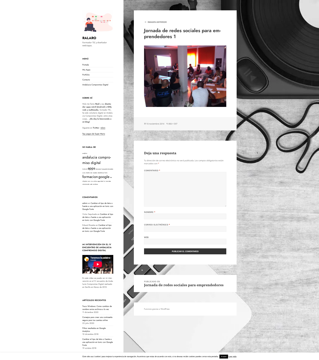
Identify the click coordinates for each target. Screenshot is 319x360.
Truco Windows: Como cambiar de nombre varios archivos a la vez (97, 308)
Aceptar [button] (224, 357)
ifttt (111, 177)
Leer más (233, 356)
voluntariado (85, 184)
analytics (84, 153)
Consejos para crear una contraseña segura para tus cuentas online (97, 319)
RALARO (89, 38)
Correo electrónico (157, 224)
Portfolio (86, 74)
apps (91, 168)
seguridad (100, 181)
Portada (85, 64)
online (95, 181)
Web (146, 237)
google (103, 176)
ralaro (102, 127)
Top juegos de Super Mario (93, 133)
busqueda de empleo (107, 169)
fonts (106, 173)
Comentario (152, 170)
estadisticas (101, 173)
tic (104, 181)
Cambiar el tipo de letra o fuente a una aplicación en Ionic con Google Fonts (97, 206)
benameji (98, 169)
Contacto (86, 79)
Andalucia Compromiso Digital (95, 84)
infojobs (84, 181)
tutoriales (108, 181)
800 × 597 (172, 123)
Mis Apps (86, 69)
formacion (90, 176)
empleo (95, 173)
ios (92, 181)
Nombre (149, 212)
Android (84, 169)
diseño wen (89, 173)
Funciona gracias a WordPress (156, 309)
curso (83, 173)
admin (84, 203)
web (91, 184)
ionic (89, 181)
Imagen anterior (157, 22)
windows (95, 184)
